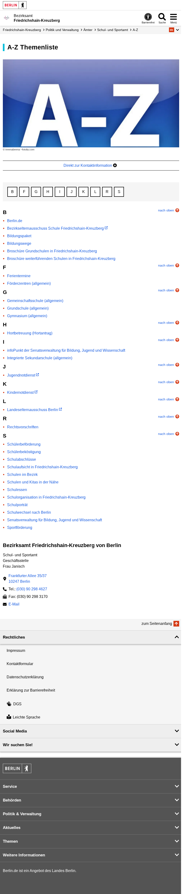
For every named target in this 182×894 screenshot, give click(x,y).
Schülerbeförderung (24, 444)
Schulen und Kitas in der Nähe (33, 482)
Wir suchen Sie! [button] (18, 745)
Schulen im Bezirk (22, 475)
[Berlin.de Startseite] (15, 5)
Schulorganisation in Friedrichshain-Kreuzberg (46, 497)
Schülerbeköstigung (24, 452)
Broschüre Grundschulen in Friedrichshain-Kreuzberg (52, 251)
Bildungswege (19, 243)
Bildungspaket (19, 236)
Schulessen (17, 490)
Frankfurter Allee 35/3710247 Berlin (28, 578)
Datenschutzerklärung (25, 677)
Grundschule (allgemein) (28, 308)
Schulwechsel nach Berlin (29, 512)
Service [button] (10, 786)
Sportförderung (19, 528)
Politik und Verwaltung (62, 30)
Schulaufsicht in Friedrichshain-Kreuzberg (42, 467)
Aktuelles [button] (11, 827)
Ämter (87, 30)
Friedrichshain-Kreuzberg (22, 30)
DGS (17, 704)
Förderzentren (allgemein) (29, 283)
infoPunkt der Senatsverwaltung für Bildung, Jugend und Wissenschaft (66, 350)
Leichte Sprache (26, 717)
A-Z (135, 30)
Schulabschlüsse (21, 459)
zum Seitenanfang (156, 624)
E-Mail (14, 604)
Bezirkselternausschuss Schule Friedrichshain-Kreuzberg (55, 228)
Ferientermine (19, 276)
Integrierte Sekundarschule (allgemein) (39, 358)
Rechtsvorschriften (22, 427)
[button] (174, 29)
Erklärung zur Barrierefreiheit (31, 690)
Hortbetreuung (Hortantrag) (29, 333)
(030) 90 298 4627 (31, 589)
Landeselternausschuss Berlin (32, 410)
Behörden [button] (12, 800)
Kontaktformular (20, 664)
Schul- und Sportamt (112, 30)
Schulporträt (17, 505)
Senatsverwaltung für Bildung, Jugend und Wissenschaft (54, 520)
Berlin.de (14, 221)
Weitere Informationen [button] (24, 855)
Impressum (16, 651)
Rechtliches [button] (14, 637)
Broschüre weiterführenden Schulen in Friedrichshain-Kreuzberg (61, 259)
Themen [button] (10, 841)
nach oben (166, 210)
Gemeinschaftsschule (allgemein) (35, 301)
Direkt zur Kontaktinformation (88, 165)
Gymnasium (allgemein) (27, 316)
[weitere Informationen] (6, 17)
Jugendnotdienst (21, 375)
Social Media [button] (15, 731)
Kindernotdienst (20, 392)
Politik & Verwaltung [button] (22, 814)
